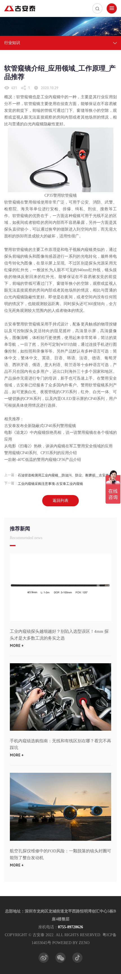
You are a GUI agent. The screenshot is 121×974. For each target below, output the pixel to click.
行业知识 (12, 43)
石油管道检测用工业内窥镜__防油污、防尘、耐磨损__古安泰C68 (65, 475)
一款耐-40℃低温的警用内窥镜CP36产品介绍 (42, 460)
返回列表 (60, 500)
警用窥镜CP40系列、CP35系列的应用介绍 (40, 453)
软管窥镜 (12, 202)
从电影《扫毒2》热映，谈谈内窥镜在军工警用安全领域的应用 (59, 446)
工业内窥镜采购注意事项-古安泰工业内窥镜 (50, 484)
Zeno (84, 943)
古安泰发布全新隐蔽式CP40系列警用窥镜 (40, 426)
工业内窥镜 (50, 97)
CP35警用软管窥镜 (60, 195)
